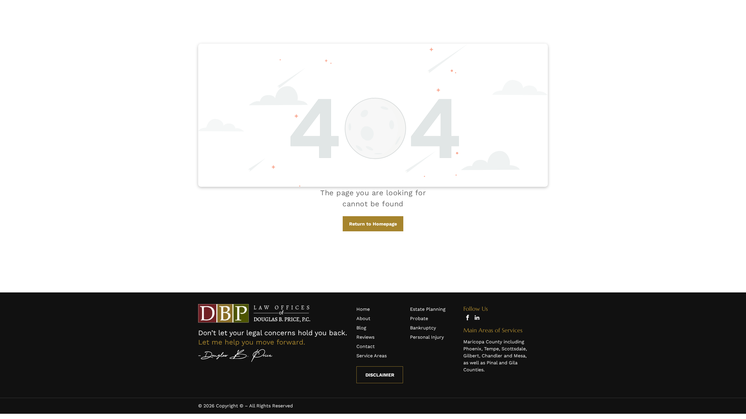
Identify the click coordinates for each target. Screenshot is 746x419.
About (363, 318)
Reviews (365, 337)
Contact (365, 346)
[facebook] (467, 318)
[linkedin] (477, 318)
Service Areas (371, 355)
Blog (361, 328)
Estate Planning (428, 309)
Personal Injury (427, 337)
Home (363, 309)
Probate (419, 318)
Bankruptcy (423, 328)
